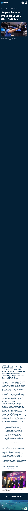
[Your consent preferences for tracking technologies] (25, 508)
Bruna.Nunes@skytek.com (10, 468)
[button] (26, 2)
